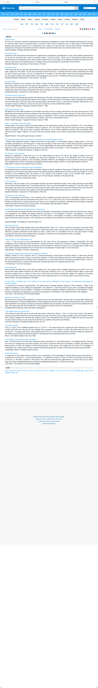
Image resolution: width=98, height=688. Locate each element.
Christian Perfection (11, 225)
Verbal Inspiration (11, 267)
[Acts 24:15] (95, 312)
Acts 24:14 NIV (10, 371)
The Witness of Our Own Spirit (15, 195)
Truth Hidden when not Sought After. (17, 311)
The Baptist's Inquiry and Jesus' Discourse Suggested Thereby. (26, 253)
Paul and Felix (9, 39)
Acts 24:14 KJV (61, 371)
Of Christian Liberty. (11, 353)
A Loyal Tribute (10, 81)
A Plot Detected (10, 181)
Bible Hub (14, 373)
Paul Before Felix (11, 67)
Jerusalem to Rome (11, 325)
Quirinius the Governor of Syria (15, 297)
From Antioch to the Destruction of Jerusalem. (21, 339)
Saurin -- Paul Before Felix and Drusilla (18, 123)
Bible (4, 29)
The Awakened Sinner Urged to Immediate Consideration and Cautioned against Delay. (34, 139)
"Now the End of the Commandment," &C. (19, 239)
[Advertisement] (49, 388)
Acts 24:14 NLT (22, 371)
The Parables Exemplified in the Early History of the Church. (25, 209)
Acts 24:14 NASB (48, 371)
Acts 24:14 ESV (35, 371)
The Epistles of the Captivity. (15, 153)
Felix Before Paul (11, 53)
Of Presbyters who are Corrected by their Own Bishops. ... (24, 167)
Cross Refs (9, 29)
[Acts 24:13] (2, 312)
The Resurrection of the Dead (15, 95)
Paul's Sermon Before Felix (14, 109)
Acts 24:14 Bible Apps (76, 371)
